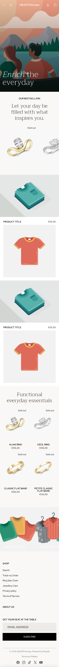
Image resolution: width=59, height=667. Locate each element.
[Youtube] (41, 662)
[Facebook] (18, 662)
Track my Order (10, 575)
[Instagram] (24, 662)
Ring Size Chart (10, 580)
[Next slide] (53, 147)
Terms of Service (11, 596)
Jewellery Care (10, 585)
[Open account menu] (47, 5)
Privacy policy (9, 590)
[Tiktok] (29, 662)
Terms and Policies (29, 656)
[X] (35, 662)
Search (6, 570)
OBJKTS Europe (24, 651)
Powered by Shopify (41, 651)
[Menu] (4, 5)
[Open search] (10, 5)
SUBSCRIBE (29, 636)
